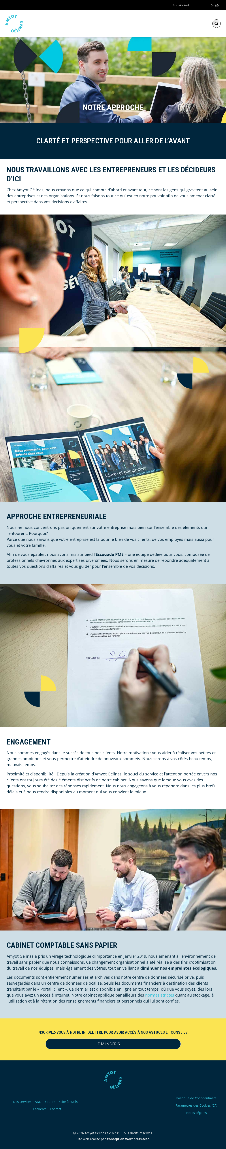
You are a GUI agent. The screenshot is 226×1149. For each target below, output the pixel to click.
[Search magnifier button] (216, 24)
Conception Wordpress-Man (128, 1139)
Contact (55, 1109)
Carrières (40, 1109)
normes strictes (159, 995)
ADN (38, 1102)
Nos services (22, 1102)
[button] (203, 23)
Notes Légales (196, 1113)
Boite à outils (68, 1102)
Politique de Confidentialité (196, 1098)
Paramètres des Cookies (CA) (196, 1105)
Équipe (50, 1102)
